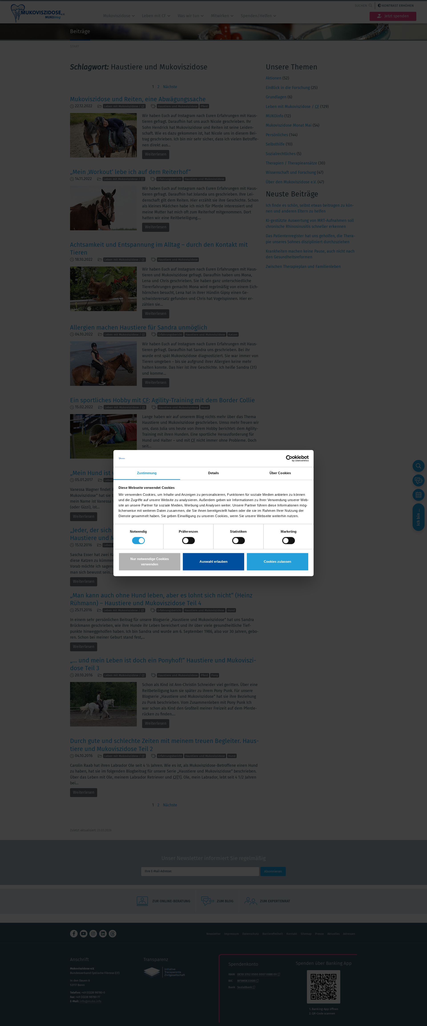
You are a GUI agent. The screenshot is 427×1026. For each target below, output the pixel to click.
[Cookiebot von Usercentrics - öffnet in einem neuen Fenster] (289, 458)
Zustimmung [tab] (147, 473)
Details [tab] (213, 473)
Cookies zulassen (277, 562)
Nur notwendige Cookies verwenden (149, 561)
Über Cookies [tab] (280, 473)
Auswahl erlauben (213, 562)
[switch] (188, 540)
